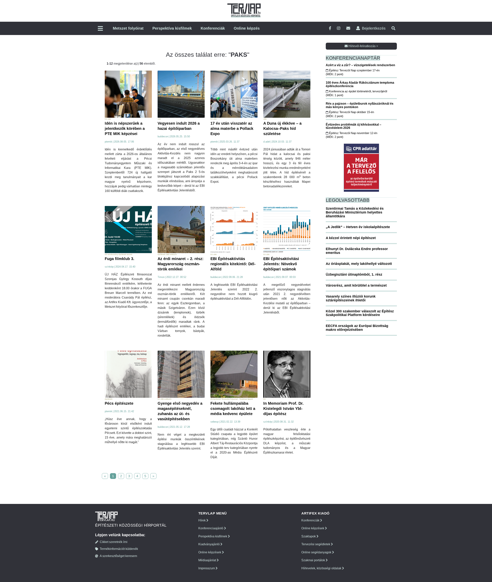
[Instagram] (338, 28)
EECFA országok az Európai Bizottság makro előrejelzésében (357, 328)
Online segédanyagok (316, 552)
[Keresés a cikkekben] (393, 28)
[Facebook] (329, 28)
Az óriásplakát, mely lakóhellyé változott (359, 264)
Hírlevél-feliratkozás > (363, 46)
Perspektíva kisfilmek (172, 28)
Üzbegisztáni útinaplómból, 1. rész (354, 274)
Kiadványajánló (209, 544)
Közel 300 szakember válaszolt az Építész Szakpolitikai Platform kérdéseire (360, 313)
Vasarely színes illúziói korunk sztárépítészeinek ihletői (351, 298)
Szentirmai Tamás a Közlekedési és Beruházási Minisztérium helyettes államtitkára (355, 212)
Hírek (202, 520)
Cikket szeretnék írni (113, 542)
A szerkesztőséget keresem (118, 556)
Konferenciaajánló (211, 528)
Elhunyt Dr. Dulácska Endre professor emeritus (357, 251)
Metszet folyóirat (128, 28)
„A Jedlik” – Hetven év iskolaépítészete (358, 227)
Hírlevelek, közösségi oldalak (321, 568)
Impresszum (207, 568)
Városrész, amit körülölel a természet (356, 285)
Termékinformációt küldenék (119, 548)
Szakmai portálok (313, 560)
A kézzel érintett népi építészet (351, 238)
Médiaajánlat (207, 560)
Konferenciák (213, 28)
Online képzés (247, 28)
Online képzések (210, 552)
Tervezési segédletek (316, 544)
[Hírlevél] (348, 28)
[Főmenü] (100, 28)
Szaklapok (309, 536)
